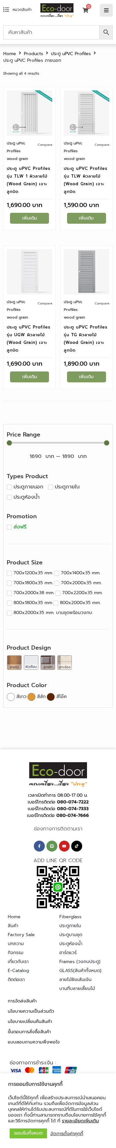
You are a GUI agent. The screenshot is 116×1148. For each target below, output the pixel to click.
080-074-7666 (72, 815)
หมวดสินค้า (22, 9)
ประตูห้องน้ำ (70, 943)
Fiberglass (70, 916)
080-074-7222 (73, 802)
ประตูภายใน (70, 925)
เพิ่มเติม (29, 218)
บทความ (16, 943)
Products (33, 53)
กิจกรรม (16, 952)
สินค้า (13, 925)
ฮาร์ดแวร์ (68, 952)
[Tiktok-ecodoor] (76, 846)
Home (9, 53)
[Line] (51, 846)
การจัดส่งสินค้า (22, 1001)
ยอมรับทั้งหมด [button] (28, 1133)
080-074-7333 (73, 808)
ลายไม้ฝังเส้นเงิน (75, 979)
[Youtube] (64, 846)
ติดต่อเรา (16, 979)
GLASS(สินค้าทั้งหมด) (80, 970)
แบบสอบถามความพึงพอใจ (34, 1042)
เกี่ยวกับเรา (18, 961)
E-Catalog (18, 970)
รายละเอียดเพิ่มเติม (80, 1121)
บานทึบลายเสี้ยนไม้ (77, 988)
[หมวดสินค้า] (6, 9)
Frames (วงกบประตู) (80, 961)
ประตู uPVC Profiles (71, 53)
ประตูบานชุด (70, 934)
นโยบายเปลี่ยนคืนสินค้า (30, 1021)
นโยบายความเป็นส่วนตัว (31, 1011)
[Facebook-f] (39, 846)
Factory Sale (21, 934)
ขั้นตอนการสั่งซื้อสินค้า (29, 1031)
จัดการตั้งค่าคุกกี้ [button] (66, 1133)
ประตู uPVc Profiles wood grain (17, 151)
